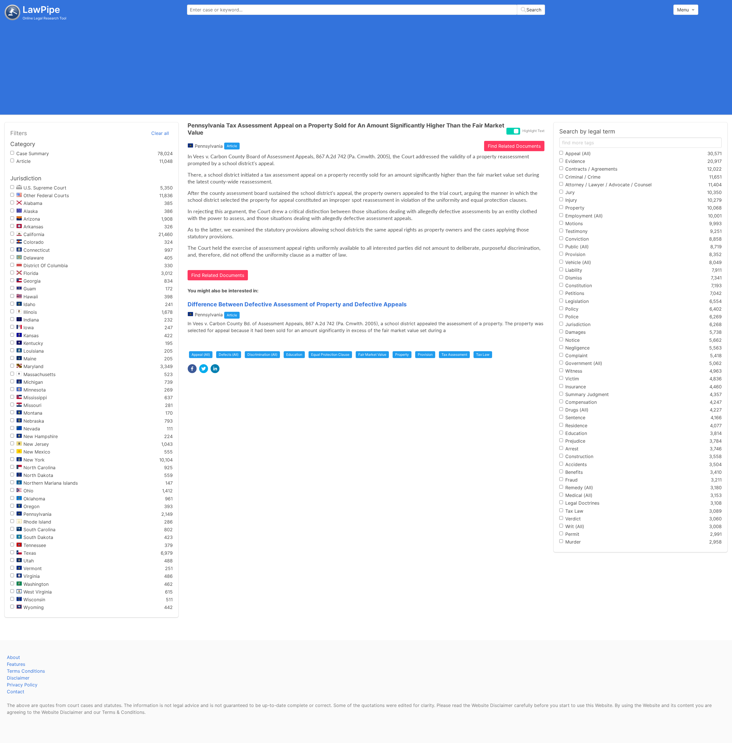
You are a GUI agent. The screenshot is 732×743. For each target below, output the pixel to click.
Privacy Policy (22, 685)
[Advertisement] (366, 67)
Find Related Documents (514, 146)
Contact (15, 691)
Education (294, 354)
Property (402, 354)
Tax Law (483, 354)
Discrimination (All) (262, 354)
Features (16, 664)
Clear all (160, 133)
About (13, 657)
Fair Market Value (372, 354)
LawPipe (41, 9)
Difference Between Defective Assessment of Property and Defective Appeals (297, 304)
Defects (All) (228, 354)
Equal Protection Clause (330, 354)
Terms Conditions (26, 671)
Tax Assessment (454, 354)
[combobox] (366, 10)
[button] (192, 368)
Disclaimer (18, 678)
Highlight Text (533, 131)
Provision (425, 354)
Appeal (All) (201, 354)
